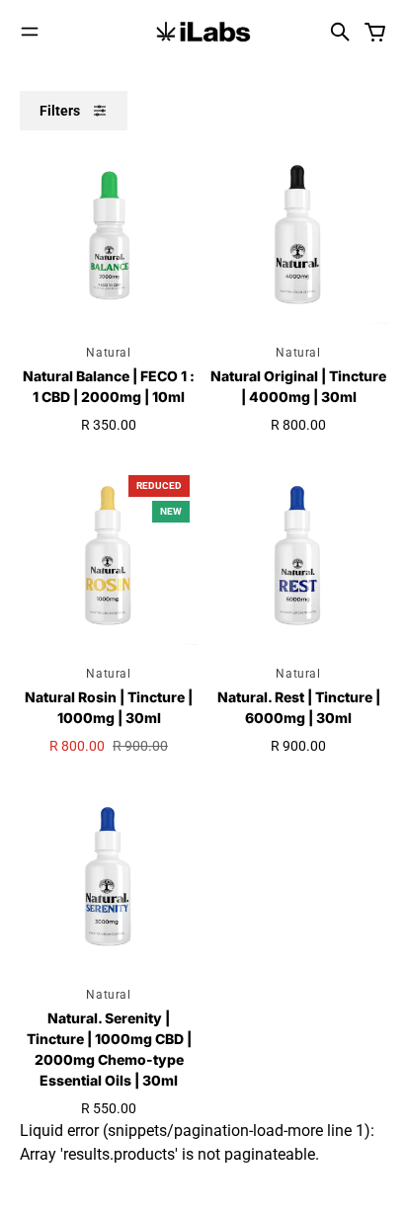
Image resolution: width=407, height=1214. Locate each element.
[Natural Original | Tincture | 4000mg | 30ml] (298, 235)
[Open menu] (30, 31)
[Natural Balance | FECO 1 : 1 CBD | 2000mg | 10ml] (109, 235)
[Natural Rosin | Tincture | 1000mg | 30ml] (109, 556)
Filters (60, 111)
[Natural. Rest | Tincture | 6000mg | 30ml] (298, 556)
